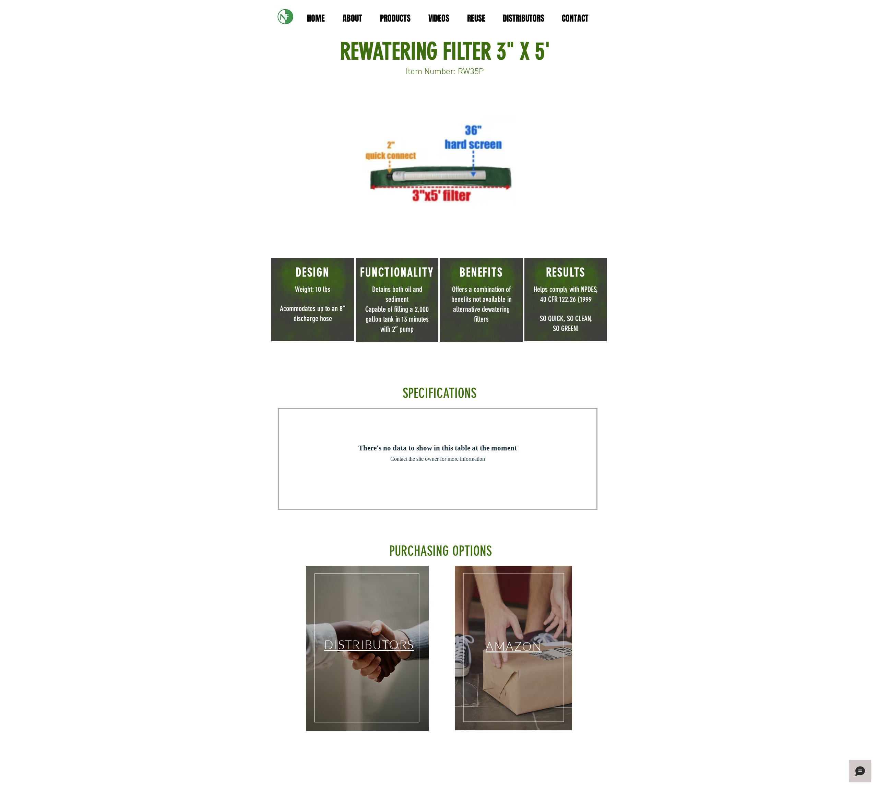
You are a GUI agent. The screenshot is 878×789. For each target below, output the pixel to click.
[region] (367, 648)
